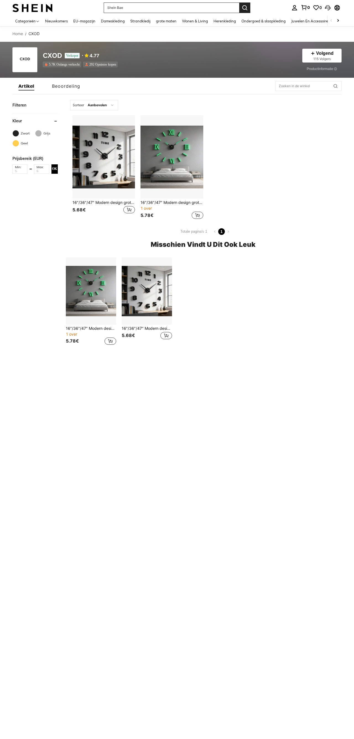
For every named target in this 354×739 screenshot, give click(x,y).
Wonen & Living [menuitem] (195, 21)
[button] (327, 7)
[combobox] (94, 105)
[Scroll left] (331, 20)
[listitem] (63, 64)
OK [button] (54, 169)
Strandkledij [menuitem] (140, 21)
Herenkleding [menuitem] (225, 21)
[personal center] (294, 7)
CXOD (52, 55)
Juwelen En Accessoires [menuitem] (310, 21)
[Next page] (228, 231)
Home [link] (17, 34)
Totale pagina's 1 (193, 231)
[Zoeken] (244, 7)
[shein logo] (32, 8)
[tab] (26, 86)
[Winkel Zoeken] (335, 86)
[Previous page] (215, 231)
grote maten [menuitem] (166, 21)
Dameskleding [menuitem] (113, 21)
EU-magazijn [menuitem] (84, 21)
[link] (305, 7)
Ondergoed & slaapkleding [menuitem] (263, 21)
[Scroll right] (338, 20)
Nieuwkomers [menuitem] (56, 21)
